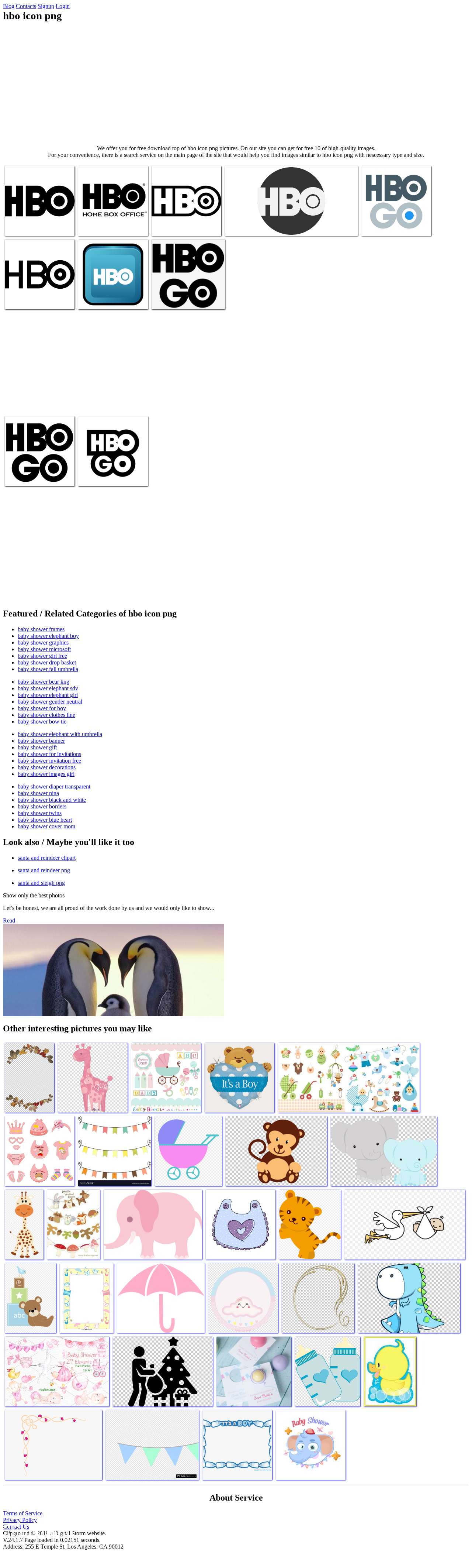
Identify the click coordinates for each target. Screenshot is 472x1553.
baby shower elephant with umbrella (60, 734)
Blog (8, 6)
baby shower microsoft (44, 649)
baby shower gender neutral (50, 701)
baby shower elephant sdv (48, 688)
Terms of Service (22, 1513)
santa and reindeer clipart (47, 858)
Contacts (26, 6)
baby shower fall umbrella (48, 669)
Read (9, 920)
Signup (46, 6)
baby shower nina (38, 793)
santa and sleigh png (41, 883)
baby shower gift (37, 747)
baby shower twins (40, 813)
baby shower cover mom (46, 826)
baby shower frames (41, 629)
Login (63, 6)
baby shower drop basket (47, 662)
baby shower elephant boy (48, 636)
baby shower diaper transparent (54, 786)
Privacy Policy (20, 1520)
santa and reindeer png (44, 870)
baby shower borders (42, 806)
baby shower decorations (47, 767)
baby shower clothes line (46, 715)
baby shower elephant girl (48, 695)
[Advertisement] (236, 83)
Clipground (37, 1531)
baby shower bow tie (42, 721)
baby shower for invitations (49, 754)
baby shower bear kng (43, 681)
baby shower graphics (43, 642)
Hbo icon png (21, 226)
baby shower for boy (42, 708)
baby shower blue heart (45, 820)
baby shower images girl (46, 774)
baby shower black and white (52, 800)
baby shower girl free (42, 656)
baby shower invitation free (49, 760)
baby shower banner (41, 741)
